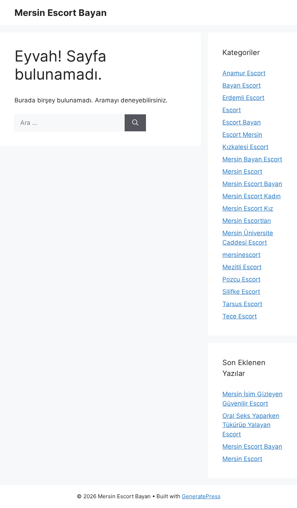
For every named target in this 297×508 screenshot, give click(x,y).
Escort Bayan (241, 122)
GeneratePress (201, 496)
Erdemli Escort (243, 97)
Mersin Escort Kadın (251, 196)
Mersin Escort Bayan (60, 12)
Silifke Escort (241, 291)
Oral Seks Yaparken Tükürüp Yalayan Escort (250, 425)
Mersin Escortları (246, 220)
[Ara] (135, 123)
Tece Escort (239, 316)
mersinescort (241, 254)
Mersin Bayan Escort (252, 159)
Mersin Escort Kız (247, 208)
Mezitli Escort (242, 267)
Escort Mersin (242, 134)
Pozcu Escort (241, 279)
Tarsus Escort (242, 304)
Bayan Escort (241, 85)
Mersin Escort (242, 171)
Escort (231, 110)
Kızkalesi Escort (245, 147)
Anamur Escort (243, 73)
